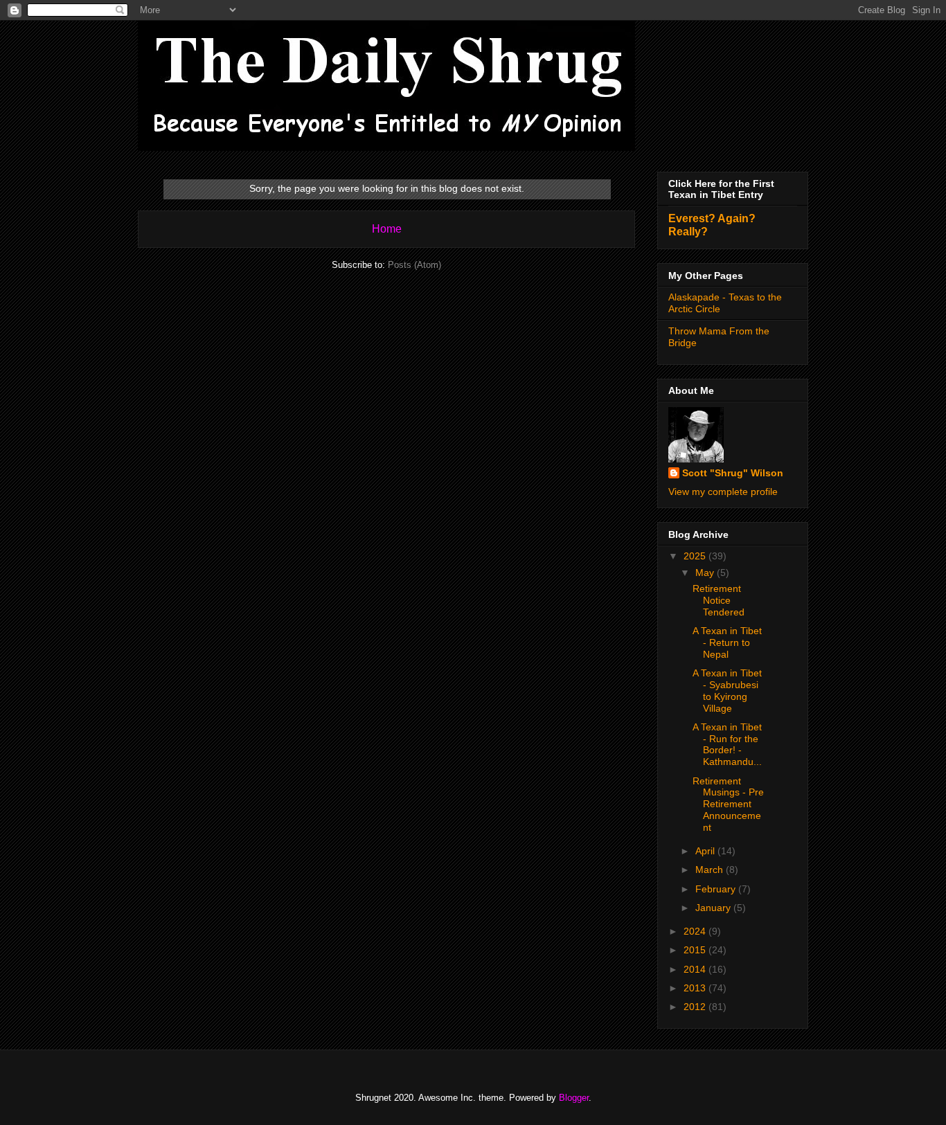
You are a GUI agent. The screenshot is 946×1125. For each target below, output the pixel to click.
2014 (696, 969)
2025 (696, 555)
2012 (696, 1006)
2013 (696, 987)
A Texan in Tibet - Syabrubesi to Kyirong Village (727, 690)
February (716, 888)
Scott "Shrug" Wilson (732, 472)
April (706, 850)
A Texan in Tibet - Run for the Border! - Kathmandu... (727, 744)
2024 (696, 931)
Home (387, 229)
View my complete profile (723, 491)
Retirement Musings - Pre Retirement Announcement (728, 804)
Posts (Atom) (414, 265)
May (706, 572)
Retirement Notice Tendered (718, 600)
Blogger (574, 1097)
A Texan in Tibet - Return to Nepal (727, 642)
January (714, 907)
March (710, 869)
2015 (696, 949)
